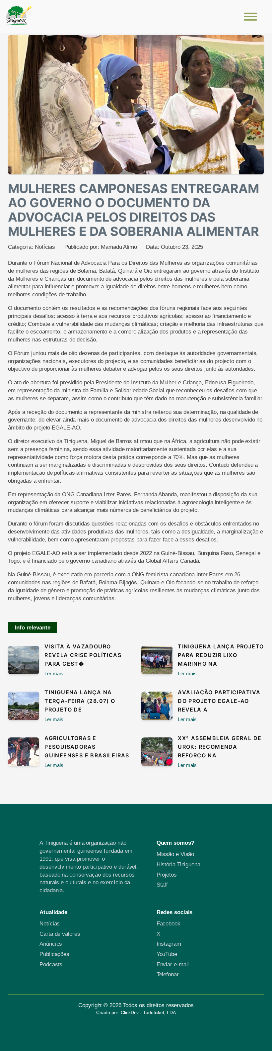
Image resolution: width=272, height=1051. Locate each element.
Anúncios (50, 944)
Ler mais (53, 673)
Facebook (168, 923)
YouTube (168, 954)
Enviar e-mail (173, 964)
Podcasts (50, 964)
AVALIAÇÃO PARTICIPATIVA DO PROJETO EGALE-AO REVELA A (219, 701)
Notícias (45, 247)
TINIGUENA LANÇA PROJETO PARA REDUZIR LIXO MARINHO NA (221, 655)
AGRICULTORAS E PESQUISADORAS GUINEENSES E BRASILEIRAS (86, 747)
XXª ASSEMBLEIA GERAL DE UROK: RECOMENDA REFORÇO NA (219, 747)
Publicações (54, 954)
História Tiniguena (178, 864)
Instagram (169, 944)
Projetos (167, 875)
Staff (162, 885)
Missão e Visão (175, 854)
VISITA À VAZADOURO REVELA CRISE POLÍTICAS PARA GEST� (82, 655)
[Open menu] (250, 17)
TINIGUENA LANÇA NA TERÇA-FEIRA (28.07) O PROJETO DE (79, 701)
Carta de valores (59, 934)
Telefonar (168, 974)
